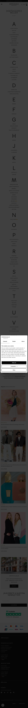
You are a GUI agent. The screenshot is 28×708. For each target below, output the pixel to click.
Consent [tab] (5, 341)
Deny (14, 370)
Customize (13, 366)
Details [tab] (14, 341)
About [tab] (23, 341)
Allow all (14, 362)
